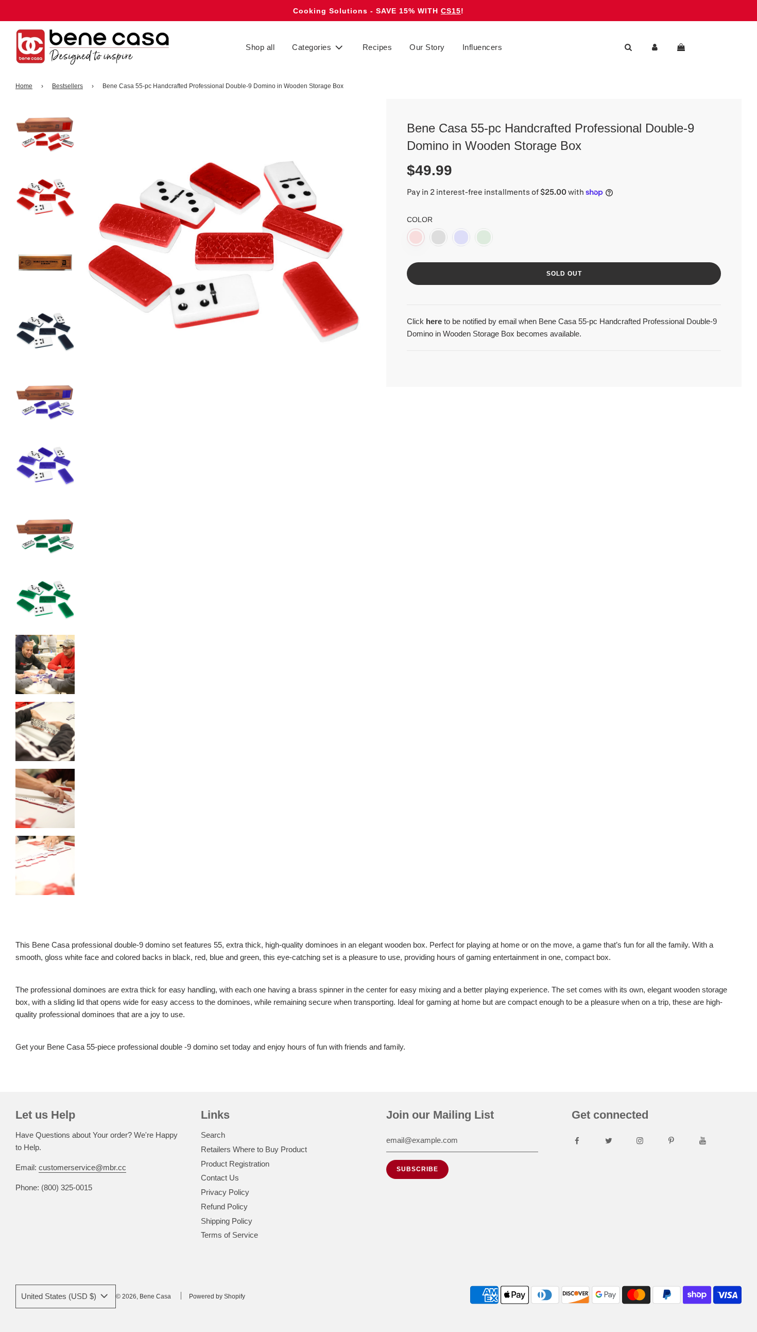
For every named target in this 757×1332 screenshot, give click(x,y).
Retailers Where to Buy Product (254, 1149)
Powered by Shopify (217, 1296)
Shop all (260, 47)
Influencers (482, 47)
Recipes (377, 47)
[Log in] (655, 47)
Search (213, 1135)
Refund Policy (224, 1206)
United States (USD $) (59, 1296)
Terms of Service (229, 1234)
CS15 (451, 11)
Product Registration (235, 1163)
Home (23, 86)
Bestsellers (67, 86)
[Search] (628, 47)
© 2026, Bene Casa (143, 1296)
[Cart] (682, 47)
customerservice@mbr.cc (82, 1167)
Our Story (427, 47)
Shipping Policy (226, 1221)
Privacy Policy (225, 1192)
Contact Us (220, 1177)
